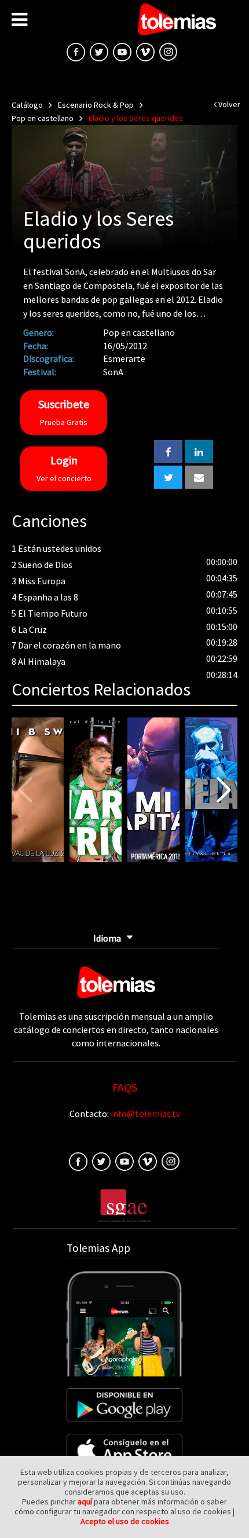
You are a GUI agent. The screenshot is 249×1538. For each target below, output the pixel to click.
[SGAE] (124, 1205)
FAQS (124, 1087)
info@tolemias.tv (145, 1113)
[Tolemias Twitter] (99, 51)
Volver (228, 104)
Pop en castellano (43, 118)
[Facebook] (78, 1160)
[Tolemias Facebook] (76, 51)
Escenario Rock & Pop (96, 105)
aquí (85, 1501)
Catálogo (27, 105)
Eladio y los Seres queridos (136, 118)
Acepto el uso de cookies (124, 1521)
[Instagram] (168, 51)
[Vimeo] (145, 51)
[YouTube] (122, 51)
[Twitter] (101, 1160)
